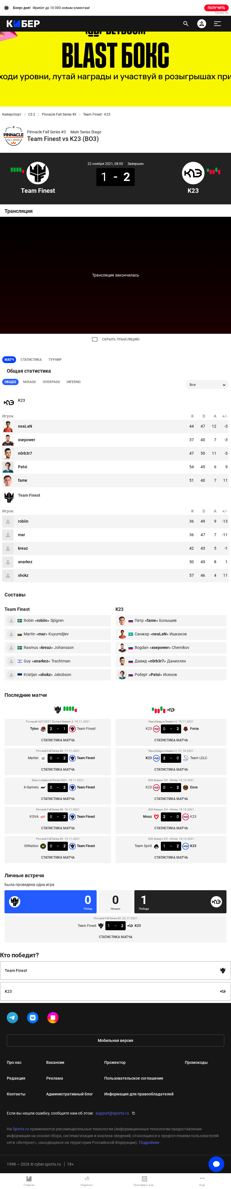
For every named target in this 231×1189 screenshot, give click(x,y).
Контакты (16, 1094)
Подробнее (149, 1142)
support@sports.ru (112, 1113)
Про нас (14, 1062)
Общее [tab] (10, 382)
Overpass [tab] (51, 382)
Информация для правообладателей (139, 1094)
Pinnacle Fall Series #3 (59, 114)
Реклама (54, 1078)
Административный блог (69, 1094)
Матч (9, 360)
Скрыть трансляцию (120, 339)
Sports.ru (21, 1129)
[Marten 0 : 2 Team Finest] (20, 169)
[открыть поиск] (186, 23)
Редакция (16, 1078)
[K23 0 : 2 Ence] (213, 172)
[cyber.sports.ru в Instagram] (54, 1019)
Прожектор (115, 1062)
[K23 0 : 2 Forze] (219, 172)
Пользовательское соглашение (133, 1078)
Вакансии (55, 1062)
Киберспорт (11, 114)
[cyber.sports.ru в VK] (34, 1019)
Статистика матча (58, 740)
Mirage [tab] (29, 382)
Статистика (31, 360)
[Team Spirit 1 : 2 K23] (208, 170)
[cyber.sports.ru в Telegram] (13, 1019)
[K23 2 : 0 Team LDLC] (216, 169)
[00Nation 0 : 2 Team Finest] (12, 169)
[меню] (217, 23)
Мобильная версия (115, 1040)
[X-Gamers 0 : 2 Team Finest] (17, 169)
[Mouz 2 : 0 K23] (211, 172)
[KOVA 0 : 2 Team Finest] (15, 169)
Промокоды (196, 1062)
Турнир (55, 360)
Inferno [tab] (73, 382)
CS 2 (31, 114)
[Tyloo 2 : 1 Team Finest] (23, 171)
